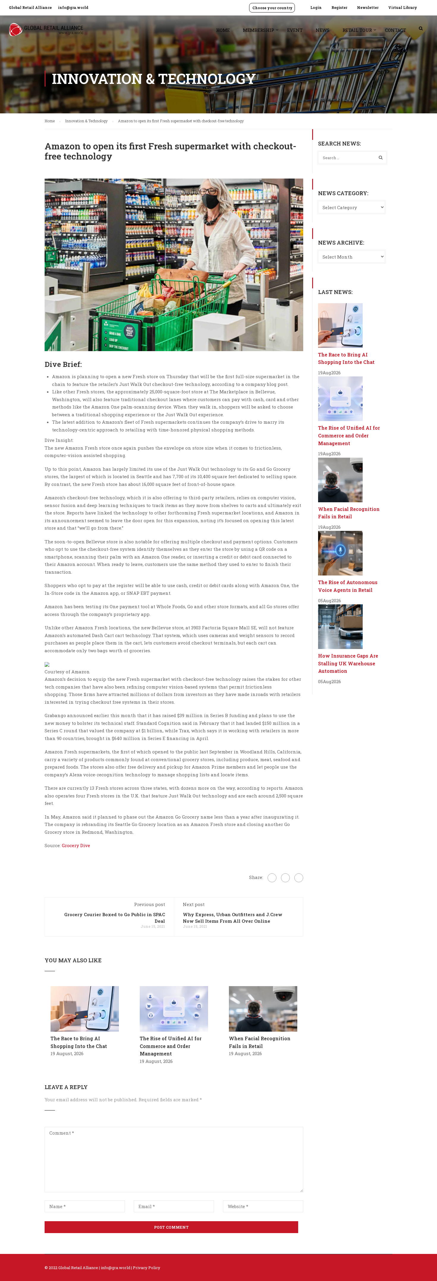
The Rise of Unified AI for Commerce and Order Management (171, 1046)
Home (223, 30)
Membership (258, 30)
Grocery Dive (76, 845)
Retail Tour (357, 30)
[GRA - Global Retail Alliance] (46, 32)
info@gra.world (73, 7)
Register (339, 7)
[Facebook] (272, 877)
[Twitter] (285, 877)
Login (316, 7)
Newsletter (367, 7)
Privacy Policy (146, 1267)
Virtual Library (402, 7)
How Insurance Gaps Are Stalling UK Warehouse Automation (348, 663)
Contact (395, 30)
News (322, 30)
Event (295, 30)
